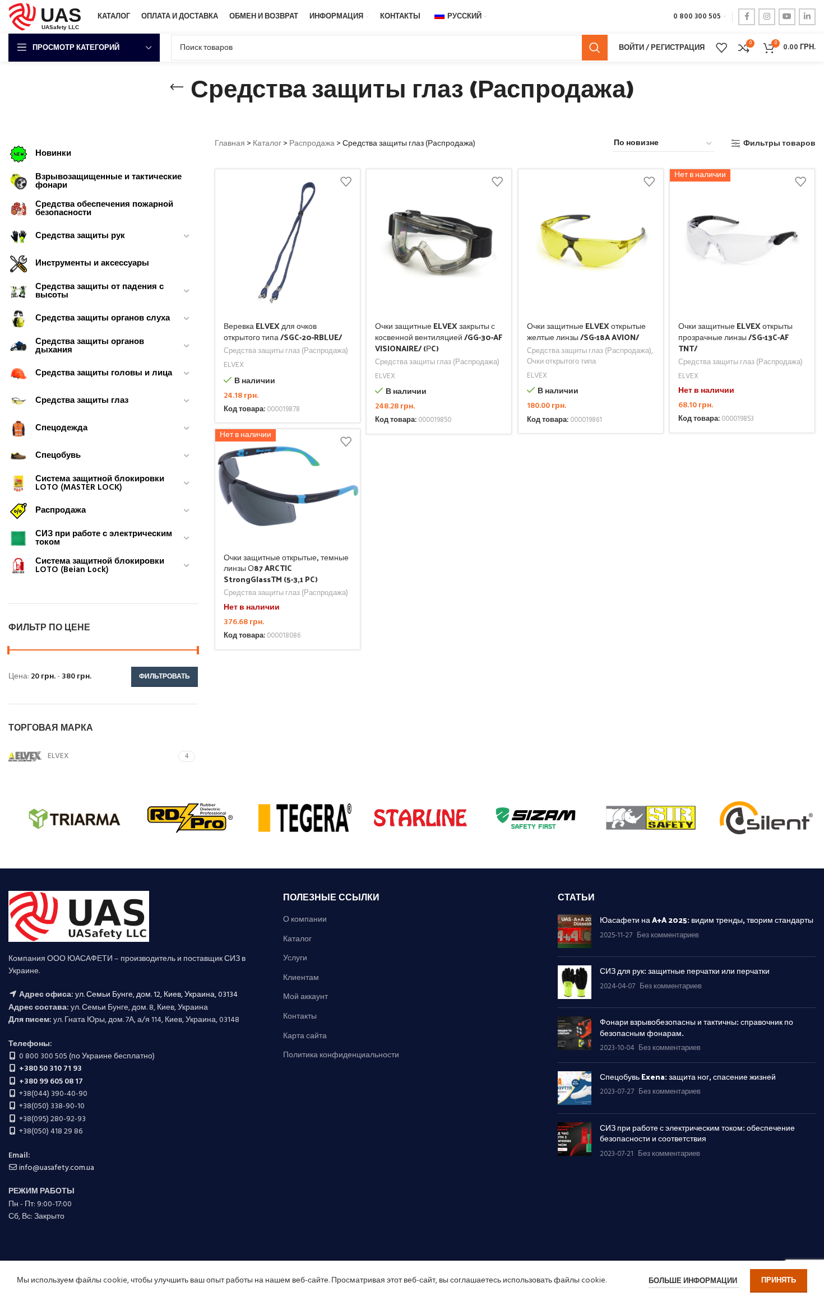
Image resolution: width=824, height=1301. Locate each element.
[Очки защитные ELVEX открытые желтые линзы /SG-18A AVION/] (591, 241)
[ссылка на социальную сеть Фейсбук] (746, 16)
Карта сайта (305, 1036)
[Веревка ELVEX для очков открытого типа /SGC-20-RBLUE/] (287, 241)
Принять (778, 1280)
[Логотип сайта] (47, 17)
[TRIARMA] (74, 818)
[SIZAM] (536, 818)
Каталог (267, 143)
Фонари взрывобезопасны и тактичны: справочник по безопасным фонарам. (696, 1027)
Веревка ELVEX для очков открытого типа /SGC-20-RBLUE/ (283, 331)
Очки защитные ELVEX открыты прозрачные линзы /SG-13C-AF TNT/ (735, 337)
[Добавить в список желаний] (346, 181)
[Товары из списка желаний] (721, 47)
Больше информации (694, 1281)
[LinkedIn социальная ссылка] (807, 16)
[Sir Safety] (651, 818)
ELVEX (234, 365)
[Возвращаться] (177, 87)
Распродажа (312, 143)
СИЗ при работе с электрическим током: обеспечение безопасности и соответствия (697, 1133)
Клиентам (301, 978)
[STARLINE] (420, 818)
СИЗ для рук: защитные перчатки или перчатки (685, 971)
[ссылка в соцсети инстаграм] (766, 16)
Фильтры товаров (779, 143)
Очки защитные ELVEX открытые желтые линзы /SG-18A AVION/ (586, 331)
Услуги (295, 958)
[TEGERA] (305, 818)
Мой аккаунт (305, 997)
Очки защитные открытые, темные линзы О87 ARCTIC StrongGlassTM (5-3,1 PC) (286, 568)
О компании (305, 920)
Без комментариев (668, 935)
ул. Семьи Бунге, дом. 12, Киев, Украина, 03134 (156, 994)
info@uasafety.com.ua (56, 1167)
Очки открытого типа (561, 362)
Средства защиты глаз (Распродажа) (286, 351)
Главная (230, 143)
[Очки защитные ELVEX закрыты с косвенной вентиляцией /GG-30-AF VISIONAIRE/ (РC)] (439, 241)
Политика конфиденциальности (341, 1055)
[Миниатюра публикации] (574, 931)
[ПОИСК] (595, 48)
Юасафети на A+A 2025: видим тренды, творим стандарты (706, 920)
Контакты (300, 1017)
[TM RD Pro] (190, 818)
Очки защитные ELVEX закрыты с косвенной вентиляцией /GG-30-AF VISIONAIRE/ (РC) (438, 337)
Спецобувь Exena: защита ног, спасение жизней (688, 1077)
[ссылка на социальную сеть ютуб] (787, 16)
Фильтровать (164, 676)
